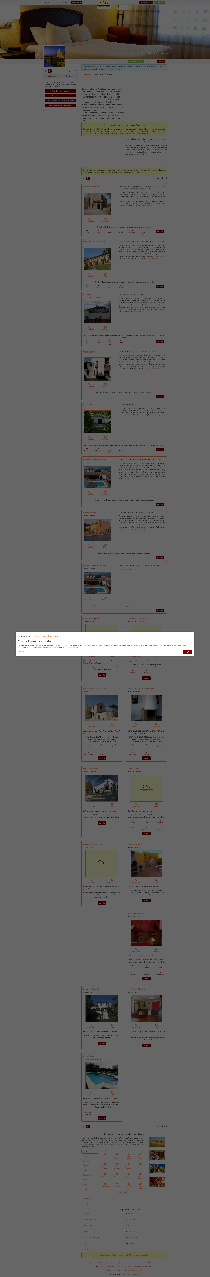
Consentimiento (24, 636)
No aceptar (23, 651)
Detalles (36, 636)
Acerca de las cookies (50, 636)
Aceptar (187, 652)
